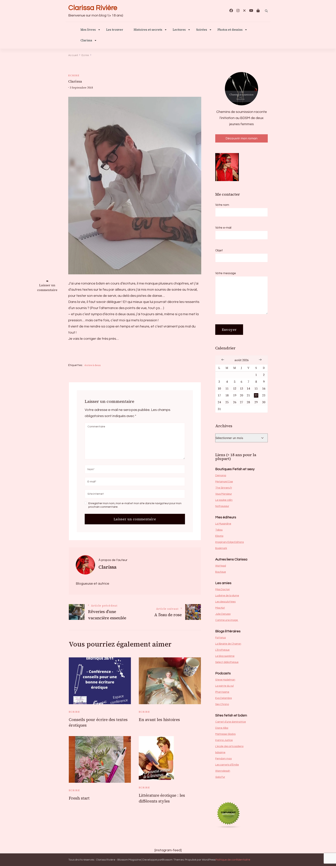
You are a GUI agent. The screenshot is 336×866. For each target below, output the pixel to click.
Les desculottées (225, 601)
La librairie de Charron (228, 643)
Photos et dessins (230, 29)
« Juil (223, 359)
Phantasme (222, 692)
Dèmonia (220, 475)
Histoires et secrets (148, 29)
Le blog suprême (224, 656)
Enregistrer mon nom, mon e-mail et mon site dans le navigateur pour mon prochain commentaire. (134, 505)
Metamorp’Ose (224, 481)
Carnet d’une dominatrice (230, 721)
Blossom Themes (173, 859)
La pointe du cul (224, 686)
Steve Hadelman (225, 679)
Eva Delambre (223, 698)
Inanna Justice (224, 740)
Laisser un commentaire (47, 287)
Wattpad (220, 565)
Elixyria (219, 536)
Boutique (220, 572)
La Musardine (223, 523)
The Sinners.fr (223, 487)
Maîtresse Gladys (225, 734)
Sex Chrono (222, 704)
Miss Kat (220, 608)
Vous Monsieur (223, 494)
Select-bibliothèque (227, 662)
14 (248, 389)
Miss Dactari (222, 589)
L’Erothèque (222, 650)
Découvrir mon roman (242, 138)
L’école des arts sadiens (229, 746)
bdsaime (220, 752)
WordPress (209, 859)
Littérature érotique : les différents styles (162, 798)
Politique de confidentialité (233, 859)
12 (234, 389)
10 (219, 389)
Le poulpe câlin (224, 500)
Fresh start (79, 798)
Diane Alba (221, 728)
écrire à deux (93, 365)
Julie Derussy (223, 614)
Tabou (219, 530)
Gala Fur (220, 777)
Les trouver (114, 29)
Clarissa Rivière (92, 8)
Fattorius (220, 637)
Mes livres (88, 29)
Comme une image (226, 620)
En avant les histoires (159, 719)
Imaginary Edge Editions (229, 542)
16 (263, 389)
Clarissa (86, 40)
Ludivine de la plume (227, 595)
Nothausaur (222, 506)
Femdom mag (223, 758)
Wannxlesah (222, 771)
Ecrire (73, 75)
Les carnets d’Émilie (227, 764)
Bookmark (221, 548)
